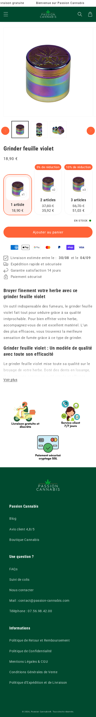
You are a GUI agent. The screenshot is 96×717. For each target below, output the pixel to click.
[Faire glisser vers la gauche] (5, 131)
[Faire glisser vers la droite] (91, 131)
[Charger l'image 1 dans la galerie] (20, 129)
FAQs (13, 569)
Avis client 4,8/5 (21, 529)
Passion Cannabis (40, 711)
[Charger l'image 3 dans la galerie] (58, 129)
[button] (6, 14)
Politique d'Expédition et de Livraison (38, 682)
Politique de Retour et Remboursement (39, 640)
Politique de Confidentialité (30, 651)
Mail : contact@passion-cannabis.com (39, 600)
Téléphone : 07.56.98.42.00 (30, 611)
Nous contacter (21, 590)
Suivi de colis (19, 579)
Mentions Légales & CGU (28, 661)
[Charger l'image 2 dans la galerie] (39, 129)
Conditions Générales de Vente (33, 672)
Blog (12, 518)
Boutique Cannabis (24, 540)
